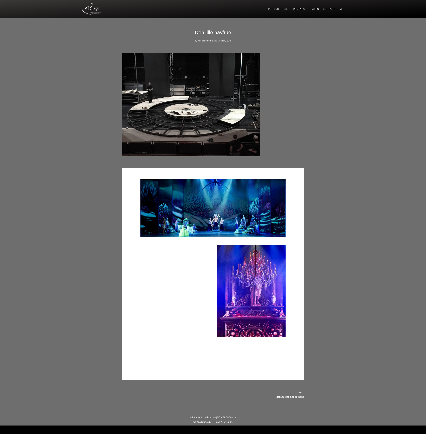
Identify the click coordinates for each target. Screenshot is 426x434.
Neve (85, 429)
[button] (288, 8)
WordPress (111, 429)
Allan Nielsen (204, 40)
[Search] (340, 9)
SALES (315, 9)
